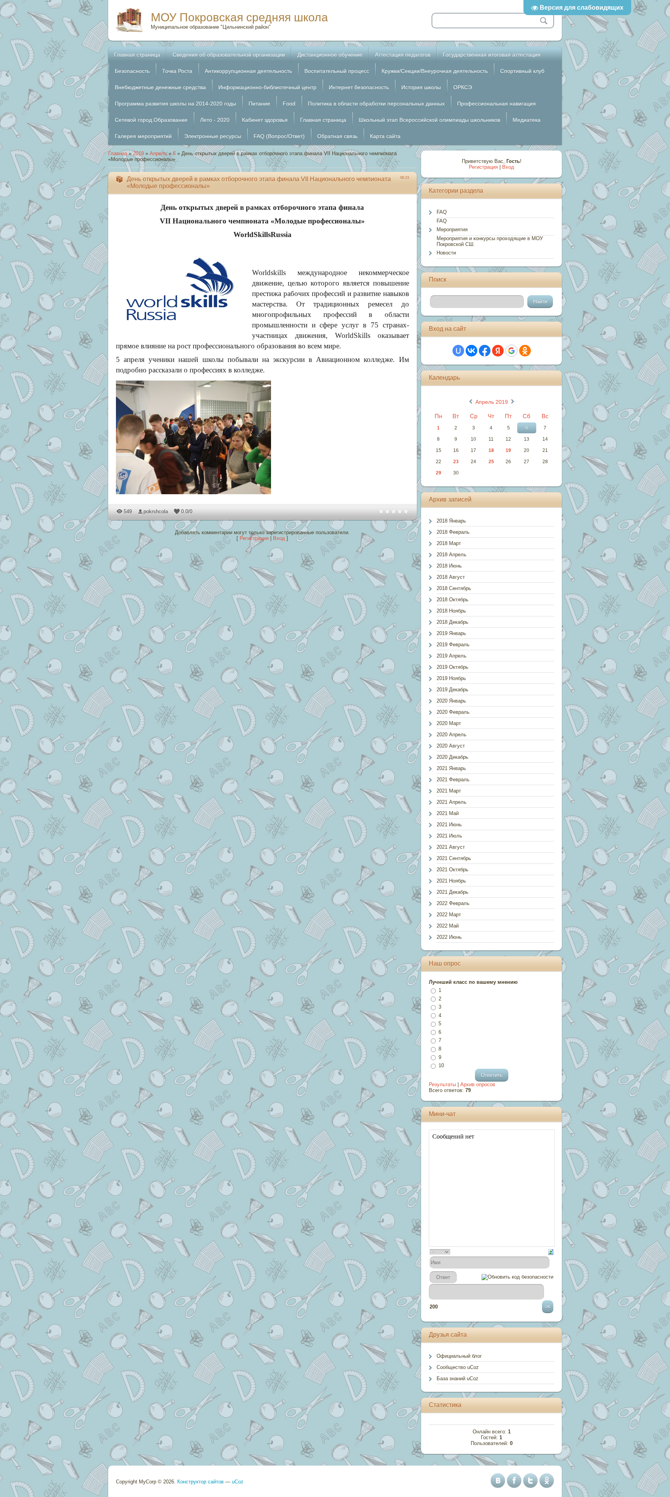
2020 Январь (451, 701)
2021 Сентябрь (454, 858)
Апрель (158, 153)
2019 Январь (451, 633)
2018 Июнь (449, 566)
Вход (279, 538)
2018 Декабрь (452, 622)
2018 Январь (451, 521)
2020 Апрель (451, 734)
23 (456, 461)
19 (508, 450)
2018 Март (449, 543)
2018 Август (451, 577)
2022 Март (449, 914)
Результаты (442, 1084)
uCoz (237, 1482)
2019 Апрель (451, 656)
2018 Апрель (451, 554)
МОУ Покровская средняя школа (239, 17)
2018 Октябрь (452, 599)
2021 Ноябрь (451, 881)
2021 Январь (451, 768)
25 (491, 461)
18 (491, 450)
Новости (446, 253)
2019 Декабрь (452, 689)
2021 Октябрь (452, 869)
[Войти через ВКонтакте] (471, 351)
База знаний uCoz (457, 1378)
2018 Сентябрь (454, 588)
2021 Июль (449, 836)
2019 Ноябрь (451, 678)
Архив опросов (477, 1084)
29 (438, 473)
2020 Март (449, 723)
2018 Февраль (453, 532)
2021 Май (448, 813)
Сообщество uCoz (458, 1367)
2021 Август (451, 847)
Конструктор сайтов (200, 1482)
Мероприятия (452, 229)
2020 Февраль (453, 712)
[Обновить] (550, 1252)
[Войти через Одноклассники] (525, 351)
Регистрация (254, 538)
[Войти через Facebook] (484, 351)
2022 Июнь (449, 937)
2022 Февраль (453, 903)
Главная (117, 153)
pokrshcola (155, 511)
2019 (138, 153)
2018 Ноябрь (451, 611)
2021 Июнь (449, 824)
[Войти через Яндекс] (498, 351)
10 (441, 1065)
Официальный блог (459, 1356)
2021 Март (449, 791)
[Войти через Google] (511, 350)
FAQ (442, 212)
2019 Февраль (453, 644)
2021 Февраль (453, 779)
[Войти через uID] (458, 351)
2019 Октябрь (452, 667)
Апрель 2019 (491, 402)
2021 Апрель (451, 802)
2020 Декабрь (452, 757)
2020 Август (451, 746)
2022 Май (448, 926)
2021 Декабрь (452, 892)
